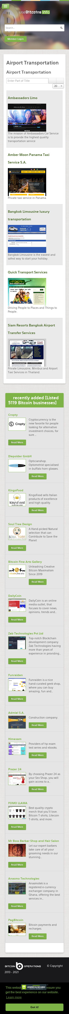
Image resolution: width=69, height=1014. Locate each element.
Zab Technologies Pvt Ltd (25, 633)
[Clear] (60, 81)
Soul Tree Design (20, 524)
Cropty (13, 415)
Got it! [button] (34, 1007)
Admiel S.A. (16, 713)
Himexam (14, 739)
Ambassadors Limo (22, 98)
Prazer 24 (14, 769)
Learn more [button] (14, 997)
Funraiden (15, 675)
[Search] (52, 81)
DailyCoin (14, 596)
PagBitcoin (15, 920)
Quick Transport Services (27, 272)
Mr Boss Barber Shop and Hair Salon (33, 841)
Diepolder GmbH (20, 456)
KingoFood (15, 490)
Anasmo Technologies (23, 878)
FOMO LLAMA (17, 803)
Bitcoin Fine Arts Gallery (25, 562)
